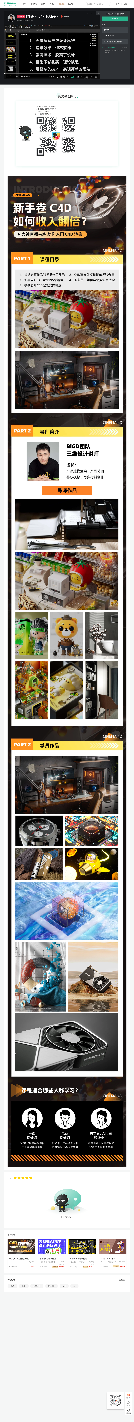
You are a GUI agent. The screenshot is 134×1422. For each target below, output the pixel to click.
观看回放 (115, 19)
